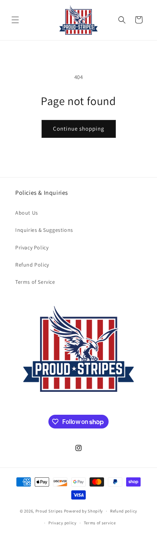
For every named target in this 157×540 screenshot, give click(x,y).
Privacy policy (62, 522)
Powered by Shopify (83, 511)
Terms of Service (35, 281)
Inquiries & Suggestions (44, 229)
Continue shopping (78, 128)
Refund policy (123, 511)
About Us (26, 212)
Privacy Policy (31, 247)
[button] (15, 19)
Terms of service (100, 522)
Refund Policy (32, 264)
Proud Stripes (49, 511)
